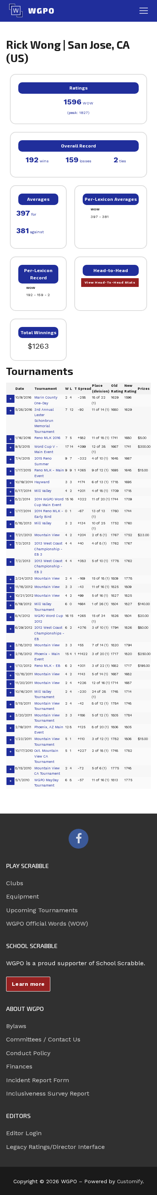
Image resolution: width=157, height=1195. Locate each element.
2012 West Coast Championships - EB (49, 633)
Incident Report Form (37, 1080)
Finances (19, 1066)
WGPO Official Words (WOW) (47, 923)
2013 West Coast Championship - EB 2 (48, 566)
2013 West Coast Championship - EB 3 (48, 548)
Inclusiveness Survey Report (47, 1093)
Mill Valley (42, 491)
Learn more (28, 984)
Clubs (14, 883)
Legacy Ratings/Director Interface (55, 1146)
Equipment (22, 896)
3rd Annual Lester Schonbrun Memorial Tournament (44, 421)
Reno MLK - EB (47, 666)
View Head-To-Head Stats (110, 282)
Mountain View (47, 535)
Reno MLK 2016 (47, 438)
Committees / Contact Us (43, 1039)
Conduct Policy (28, 1053)
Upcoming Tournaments (42, 910)
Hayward (42, 482)
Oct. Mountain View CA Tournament (46, 756)
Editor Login (24, 1133)
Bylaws (16, 1026)
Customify (130, 1181)
